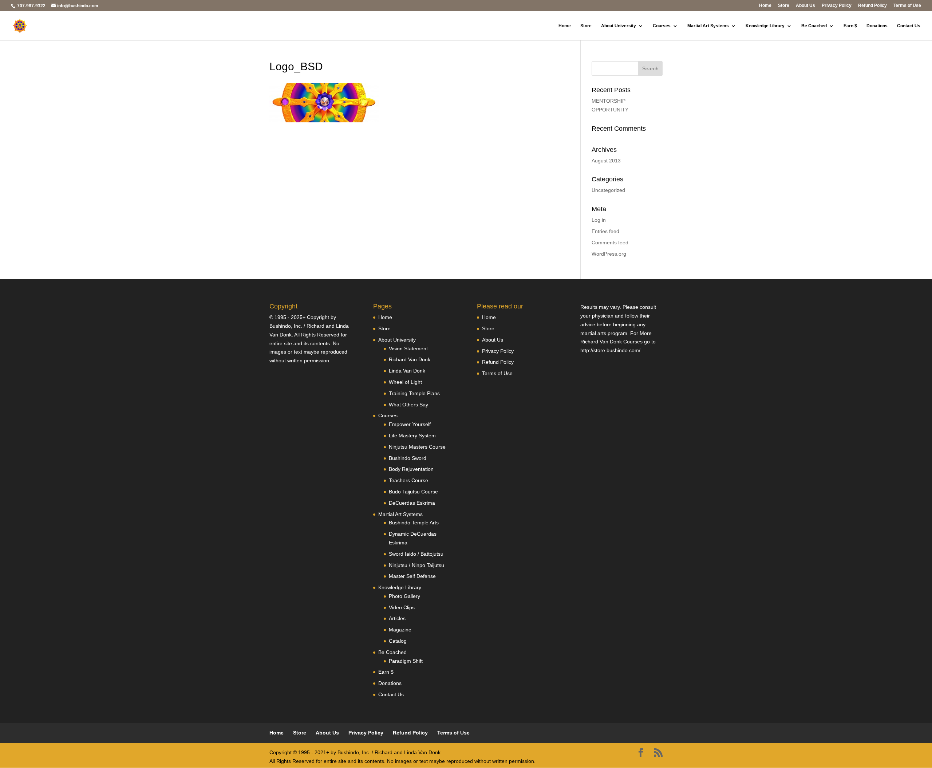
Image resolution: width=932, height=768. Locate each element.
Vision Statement (408, 348)
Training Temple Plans (414, 393)
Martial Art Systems (708, 25)
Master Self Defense (412, 576)
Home (765, 5)
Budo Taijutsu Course (413, 492)
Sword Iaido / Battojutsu (416, 554)
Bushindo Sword (407, 458)
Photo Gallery (404, 596)
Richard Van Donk (409, 359)
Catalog (398, 641)
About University (618, 25)
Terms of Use (907, 5)
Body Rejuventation (411, 469)
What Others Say (408, 404)
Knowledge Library (765, 25)
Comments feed (610, 242)
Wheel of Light (405, 382)
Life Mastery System (412, 435)
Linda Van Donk (407, 371)
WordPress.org (609, 254)
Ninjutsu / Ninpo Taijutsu (416, 565)
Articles (397, 618)
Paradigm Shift (406, 661)
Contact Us (908, 25)
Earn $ (850, 25)
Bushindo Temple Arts (414, 522)
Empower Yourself (410, 424)
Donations (877, 25)
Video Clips (402, 607)
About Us (805, 5)
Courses (662, 25)
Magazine (400, 630)
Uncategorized (608, 190)
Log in (599, 220)
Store (783, 5)
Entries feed (605, 231)
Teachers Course (408, 480)
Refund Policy (872, 5)
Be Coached (814, 25)
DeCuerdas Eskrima (412, 503)
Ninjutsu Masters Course (417, 447)
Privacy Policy (837, 5)
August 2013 (606, 161)
